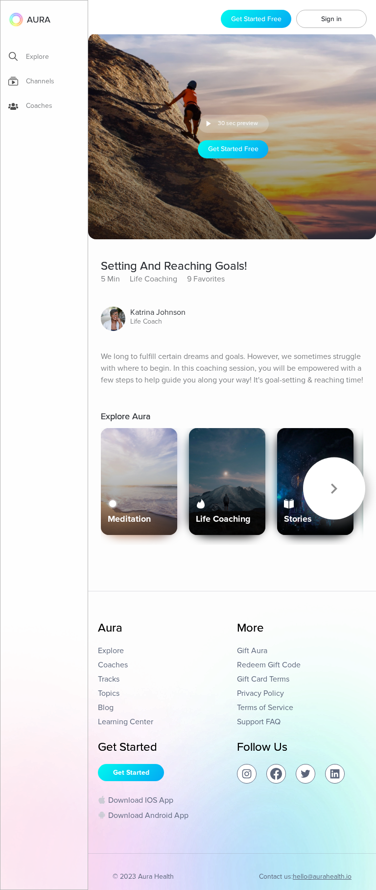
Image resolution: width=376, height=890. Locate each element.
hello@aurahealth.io (322, 876)
